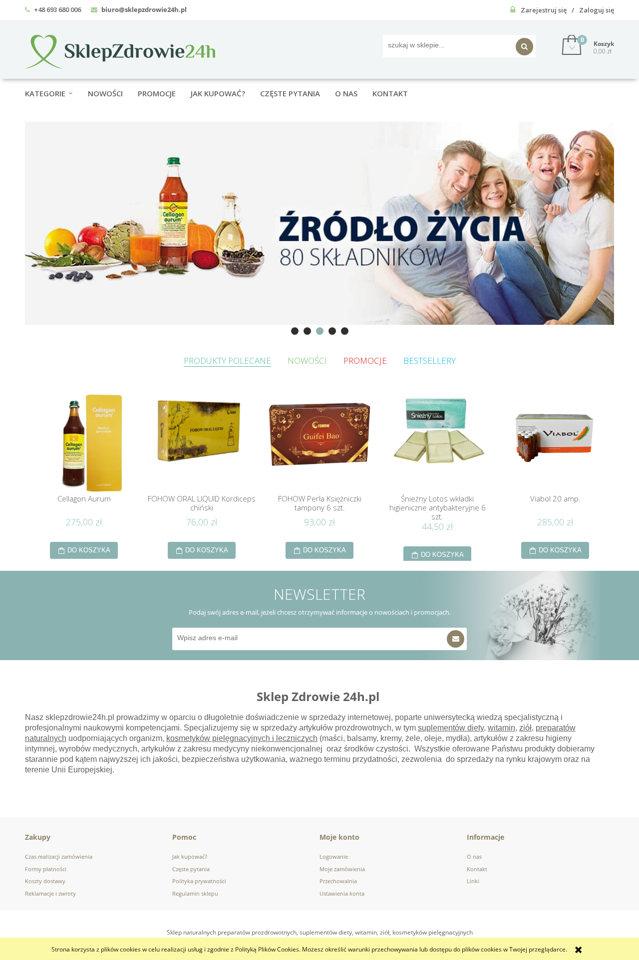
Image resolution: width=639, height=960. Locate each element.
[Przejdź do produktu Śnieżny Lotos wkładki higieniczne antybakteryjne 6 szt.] (437, 441)
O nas (474, 856)
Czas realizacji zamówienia (58, 856)
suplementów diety (451, 727)
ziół (525, 727)
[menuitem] (56, 93)
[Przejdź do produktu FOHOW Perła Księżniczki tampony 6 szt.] (319, 441)
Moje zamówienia (342, 869)
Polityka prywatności (199, 881)
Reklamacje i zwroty (50, 893)
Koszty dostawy (45, 881)
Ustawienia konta (342, 893)
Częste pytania (191, 869)
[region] (319, 223)
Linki (473, 881)
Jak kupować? (189, 856)
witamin (501, 727)
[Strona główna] (120, 50)
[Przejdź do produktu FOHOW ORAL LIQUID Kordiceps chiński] (202, 441)
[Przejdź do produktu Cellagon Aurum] (84, 441)
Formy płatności (45, 869)
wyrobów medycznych (98, 748)
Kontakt (477, 869)
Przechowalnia (338, 881)
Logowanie (334, 856)
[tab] (295, 331)
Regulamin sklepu (195, 893)
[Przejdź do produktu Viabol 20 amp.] (555, 441)
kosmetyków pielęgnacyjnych (218, 738)
